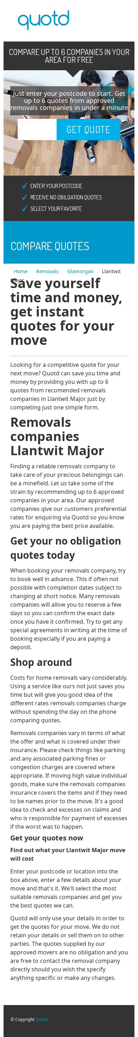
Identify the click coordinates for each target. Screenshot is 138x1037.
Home (21, 271)
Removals (48, 271)
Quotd (41, 1019)
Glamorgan (80, 271)
